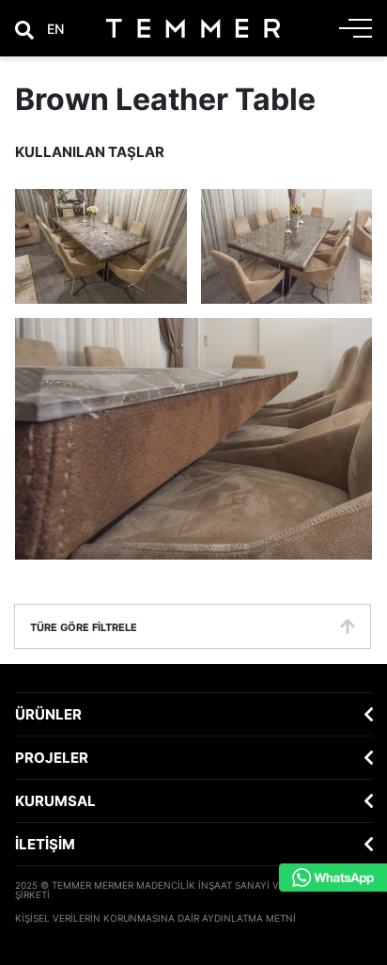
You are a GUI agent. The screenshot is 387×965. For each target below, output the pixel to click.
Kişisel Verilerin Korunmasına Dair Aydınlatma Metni (155, 918)
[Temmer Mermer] (193, 28)
